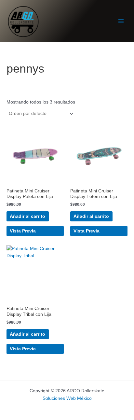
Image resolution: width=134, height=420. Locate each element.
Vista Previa (23, 231)
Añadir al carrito (27, 216)
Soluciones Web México (67, 398)
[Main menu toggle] (121, 21)
